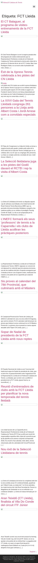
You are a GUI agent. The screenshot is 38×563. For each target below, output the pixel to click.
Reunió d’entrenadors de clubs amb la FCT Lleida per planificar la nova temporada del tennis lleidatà (17, 393)
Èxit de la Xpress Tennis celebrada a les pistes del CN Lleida (17, 75)
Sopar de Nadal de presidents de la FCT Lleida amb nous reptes (16, 335)
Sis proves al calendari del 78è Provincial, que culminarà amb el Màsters (18, 285)
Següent (33, 551)
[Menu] (34, 6)
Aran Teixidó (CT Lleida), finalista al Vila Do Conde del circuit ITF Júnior (17, 501)
